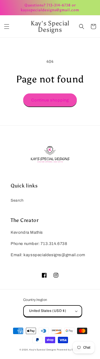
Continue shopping (50, 100)
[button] (7, 26)
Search (17, 200)
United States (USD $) (47, 311)
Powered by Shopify (69, 350)
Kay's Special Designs (42, 350)
